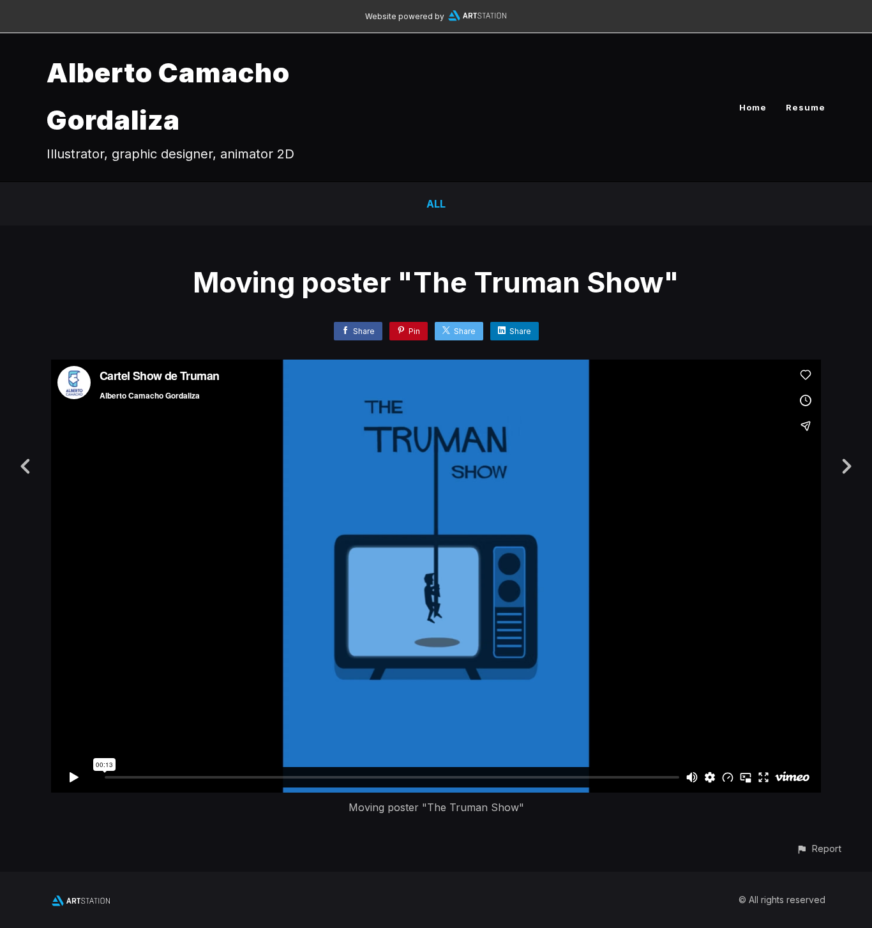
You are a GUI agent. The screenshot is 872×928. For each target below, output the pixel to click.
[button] (818, 848)
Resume (805, 107)
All (436, 203)
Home (753, 107)
